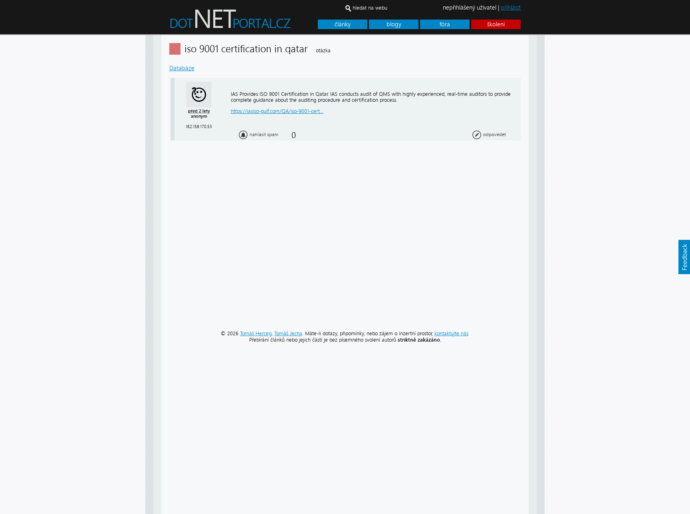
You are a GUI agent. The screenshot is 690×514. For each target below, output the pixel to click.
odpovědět (494, 134)
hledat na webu (370, 8)
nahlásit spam (264, 134)
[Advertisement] (577, 155)
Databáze (181, 68)
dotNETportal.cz (245, 22)
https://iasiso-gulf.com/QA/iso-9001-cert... (277, 111)
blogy (394, 24)
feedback (684, 257)
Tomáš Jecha (288, 333)
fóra (445, 24)
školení (496, 24)
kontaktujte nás (451, 333)
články (343, 24)
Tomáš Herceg (256, 333)
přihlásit (511, 7)
